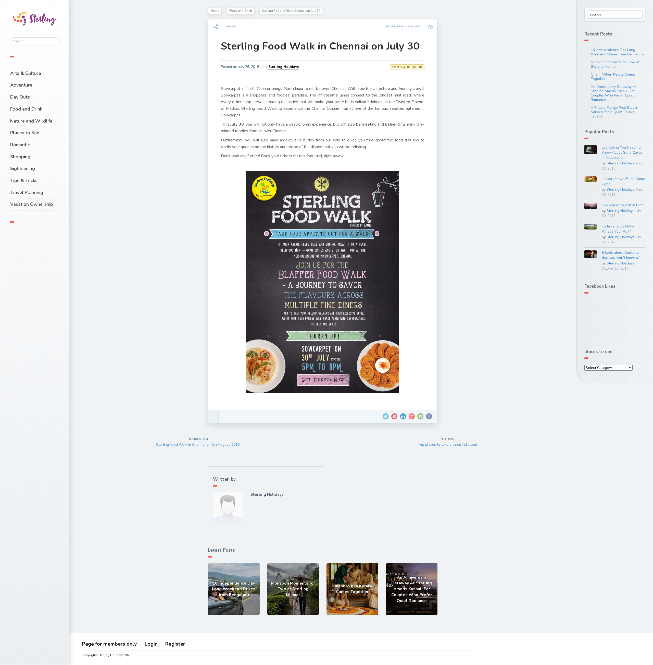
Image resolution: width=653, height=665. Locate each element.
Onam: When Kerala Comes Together (613, 76)
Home (214, 11)
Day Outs (20, 97)
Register (175, 643)
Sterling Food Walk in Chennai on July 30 (320, 46)
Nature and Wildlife (31, 121)
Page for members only (109, 643)
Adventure (21, 85)
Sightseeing (22, 168)
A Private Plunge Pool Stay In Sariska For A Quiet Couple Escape (614, 112)
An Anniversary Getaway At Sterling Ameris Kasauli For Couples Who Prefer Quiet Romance (613, 93)
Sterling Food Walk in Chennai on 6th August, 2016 (198, 444)
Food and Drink (26, 109)
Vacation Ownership (31, 204)
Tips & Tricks (23, 180)
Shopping (20, 157)
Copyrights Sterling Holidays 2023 (106, 655)
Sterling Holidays (283, 66)
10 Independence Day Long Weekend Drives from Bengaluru (617, 52)
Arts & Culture (25, 73)
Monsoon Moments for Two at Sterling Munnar (615, 64)
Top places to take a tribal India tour (447, 444)
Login (151, 643)
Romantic (20, 145)
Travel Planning (26, 192)
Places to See (24, 133)
